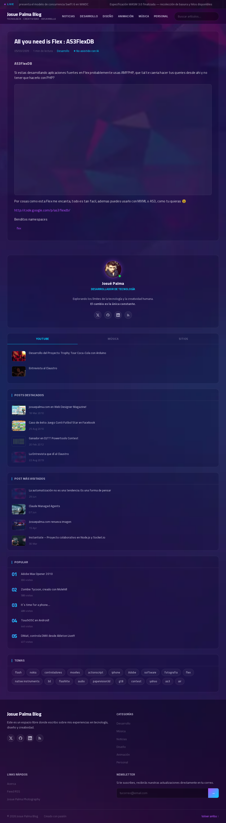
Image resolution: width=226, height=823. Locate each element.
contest (136, 681)
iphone (116, 672)
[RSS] (128, 315)
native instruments (27, 681)
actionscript (95, 672)
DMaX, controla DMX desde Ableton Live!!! (48, 636)
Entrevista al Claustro (43, 368)
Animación (126, 16)
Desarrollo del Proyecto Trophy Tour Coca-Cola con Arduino (67, 353)
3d (49, 681)
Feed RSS (13, 791)
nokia (33, 672)
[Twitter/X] (98, 315)
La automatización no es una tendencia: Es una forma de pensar (70, 490)
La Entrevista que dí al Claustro (49, 454)
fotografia (171, 672)
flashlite (64, 681)
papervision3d (101, 681)
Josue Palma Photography (23, 799)
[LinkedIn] (118, 315)
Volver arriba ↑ (210, 816)
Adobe (132, 672)
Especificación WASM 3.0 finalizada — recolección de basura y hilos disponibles (159, 4)
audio (81, 681)
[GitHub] (108, 315)
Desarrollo (89, 16)
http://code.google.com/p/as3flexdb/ (42, 210)
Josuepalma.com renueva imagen (50, 522)
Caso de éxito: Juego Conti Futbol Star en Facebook (62, 422)
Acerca (11, 784)
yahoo (153, 681)
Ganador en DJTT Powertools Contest (53, 438)
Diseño (108, 16)
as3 (167, 681)
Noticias (68, 16)
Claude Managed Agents (44, 506)
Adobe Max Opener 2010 (37, 574)
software (150, 672)
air (179, 681)
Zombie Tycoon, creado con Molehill (44, 589)
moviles (75, 672)
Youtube (42, 338)
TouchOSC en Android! (35, 620)
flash (18, 672)
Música (144, 16)
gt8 (121, 681)
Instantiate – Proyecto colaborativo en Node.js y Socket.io (67, 537)
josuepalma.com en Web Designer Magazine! (57, 407)
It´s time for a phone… (35, 605)
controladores (53, 672)
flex (19, 228)
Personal (161, 16)
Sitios (183, 338)
